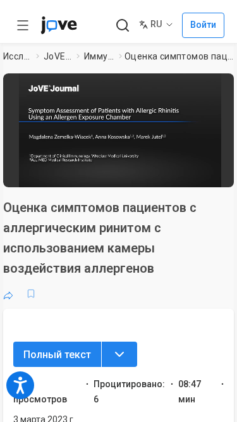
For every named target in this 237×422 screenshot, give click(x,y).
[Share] (8, 294)
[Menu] (119, 354)
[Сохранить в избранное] (31, 294)
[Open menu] (23, 25)
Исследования (17, 56)
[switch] (136, 174)
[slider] (73, 173)
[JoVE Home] (58, 25)
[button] (225, 85)
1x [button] (192, 173)
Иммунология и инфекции (99, 56)
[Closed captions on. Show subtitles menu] (215, 174)
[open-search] (122, 25)
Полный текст (57, 355)
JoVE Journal (57, 56)
